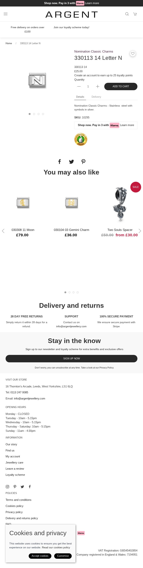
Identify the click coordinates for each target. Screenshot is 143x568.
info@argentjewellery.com (71, 326)
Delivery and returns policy (22, 518)
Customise (63, 555)
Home (9, 43)
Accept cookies (40, 555)
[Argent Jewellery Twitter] (22, 487)
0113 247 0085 (19, 392)
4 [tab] (44, 115)
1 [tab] (30, 115)
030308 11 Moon (23, 230)
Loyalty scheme (15, 474)
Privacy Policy (106, 367)
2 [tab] (35, 115)
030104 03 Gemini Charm (71, 230)
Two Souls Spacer (120, 230)
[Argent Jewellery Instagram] (7, 487)
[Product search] (127, 13)
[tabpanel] (37, 80)
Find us (10, 450)
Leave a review (15, 468)
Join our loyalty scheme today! (71, 27)
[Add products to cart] (135, 13)
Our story (11, 444)
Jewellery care (14, 462)
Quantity (79, 79)
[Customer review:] (80, 139)
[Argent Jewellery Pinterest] (15, 487)
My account (13, 456)
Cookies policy (14, 505)
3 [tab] (39, 115)
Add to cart (121, 86)
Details (80, 96)
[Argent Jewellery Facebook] (30, 487)
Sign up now (71, 358)
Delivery (96, 96)
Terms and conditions (18, 499)
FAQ (8, 524)
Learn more (92, 3)
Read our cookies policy (56, 547)
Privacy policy (14, 512)
